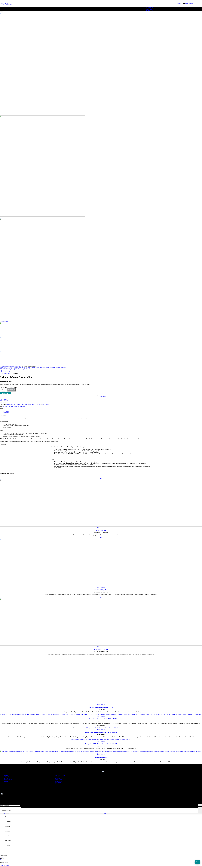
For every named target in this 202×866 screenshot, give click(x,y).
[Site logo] (96, 5)
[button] (197, 862)
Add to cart (11, 389)
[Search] (200, 810)
